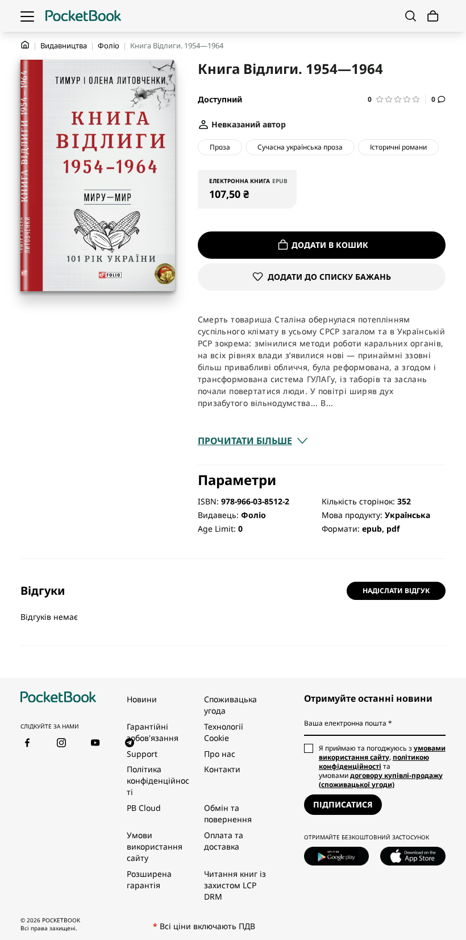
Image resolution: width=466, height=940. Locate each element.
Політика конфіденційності (158, 780)
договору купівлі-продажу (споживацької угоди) (381, 780)
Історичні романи (398, 147)
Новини (142, 699)
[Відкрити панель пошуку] (410, 16)
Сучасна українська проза (300, 147)
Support (142, 753)
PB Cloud (144, 807)
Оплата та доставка (223, 841)
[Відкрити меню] (27, 15)
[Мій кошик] (433, 16)
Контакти (222, 769)
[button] (397, 99)
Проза (220, 147)
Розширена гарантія (149, 879)
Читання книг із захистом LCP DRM (235, 885)
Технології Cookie (223, 732)
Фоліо (108, 45)
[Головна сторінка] (83, 16)
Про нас (219, 753)
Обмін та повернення (228, 813)
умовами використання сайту (382, 752)
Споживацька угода (230, 705)
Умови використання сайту (154, 846)
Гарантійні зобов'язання (152, 732)
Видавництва (63, 45)
